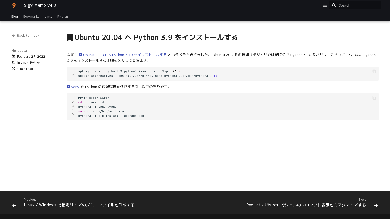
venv (75, 86)
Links (48, 16)
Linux (24, 62)
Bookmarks (31, 16)
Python (62, 16)
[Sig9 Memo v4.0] (14, 5)
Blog (14, 16)
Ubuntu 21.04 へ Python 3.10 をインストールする (125, 54)
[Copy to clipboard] (374, 71)
